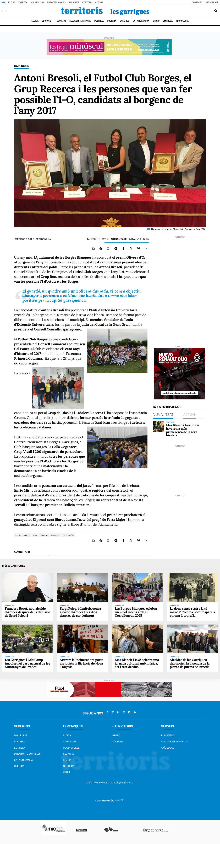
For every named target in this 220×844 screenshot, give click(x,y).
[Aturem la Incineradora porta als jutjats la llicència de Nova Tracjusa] (82, 639)
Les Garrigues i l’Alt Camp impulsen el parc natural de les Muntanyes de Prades (27, 663)
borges (27, 535)
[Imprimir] (101, 248)
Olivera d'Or (68, 535)
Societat (19, 741)
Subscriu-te (211, 2)
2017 (35, 535)
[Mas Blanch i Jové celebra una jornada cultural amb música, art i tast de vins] (137, 639)
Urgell (67, 772)
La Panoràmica (23, 760)
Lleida (11, 2)
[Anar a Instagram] (123, 712)
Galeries (117, 741)
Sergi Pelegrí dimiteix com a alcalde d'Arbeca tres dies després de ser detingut (80, 612)
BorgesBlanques (56, 2)
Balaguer (74, 2)
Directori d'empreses (27, 753)
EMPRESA (19, 747)
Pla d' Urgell (71, 747)
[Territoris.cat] (105, 11)
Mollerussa (37, 2)
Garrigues (21, 66)
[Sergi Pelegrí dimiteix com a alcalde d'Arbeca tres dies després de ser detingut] (82, 587)
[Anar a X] (113, 712)
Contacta (197, 2)
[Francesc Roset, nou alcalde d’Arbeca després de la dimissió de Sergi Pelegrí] (27, 587)
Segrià (67, 760)
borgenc (44, 535)
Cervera (87, 2)
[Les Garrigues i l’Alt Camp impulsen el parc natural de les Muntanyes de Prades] (27, 639)
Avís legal (167, 747)
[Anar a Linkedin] (118, 712)
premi (18, 535)
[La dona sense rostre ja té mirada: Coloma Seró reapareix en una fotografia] (192, 587)
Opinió (116, 735)
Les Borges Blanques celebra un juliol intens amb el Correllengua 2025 (136, 612)
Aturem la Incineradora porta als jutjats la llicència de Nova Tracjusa (81, 663)
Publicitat (167, 735)
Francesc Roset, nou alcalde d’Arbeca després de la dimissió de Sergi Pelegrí (27, 612)
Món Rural (21, 735)
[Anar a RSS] (135, 712)
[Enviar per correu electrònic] (93, 248)
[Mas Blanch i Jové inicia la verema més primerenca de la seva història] (158, 426)
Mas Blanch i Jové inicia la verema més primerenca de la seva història (182, 430)
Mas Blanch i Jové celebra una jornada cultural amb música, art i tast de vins (137, 663)
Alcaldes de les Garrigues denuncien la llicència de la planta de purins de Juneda (190, 663)
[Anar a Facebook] (107, 712)
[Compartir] (108, 248)
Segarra (68, 753)
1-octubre (55, 535)
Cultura (19, 766)
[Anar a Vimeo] (129, 712)
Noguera (68, 766)
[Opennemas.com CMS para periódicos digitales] (110, 800)
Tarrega (23, 2)
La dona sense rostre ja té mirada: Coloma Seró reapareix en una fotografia (192, 612)
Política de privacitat (174, 741)
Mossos (99, 2)
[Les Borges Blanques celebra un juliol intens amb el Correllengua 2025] (137, 587)
